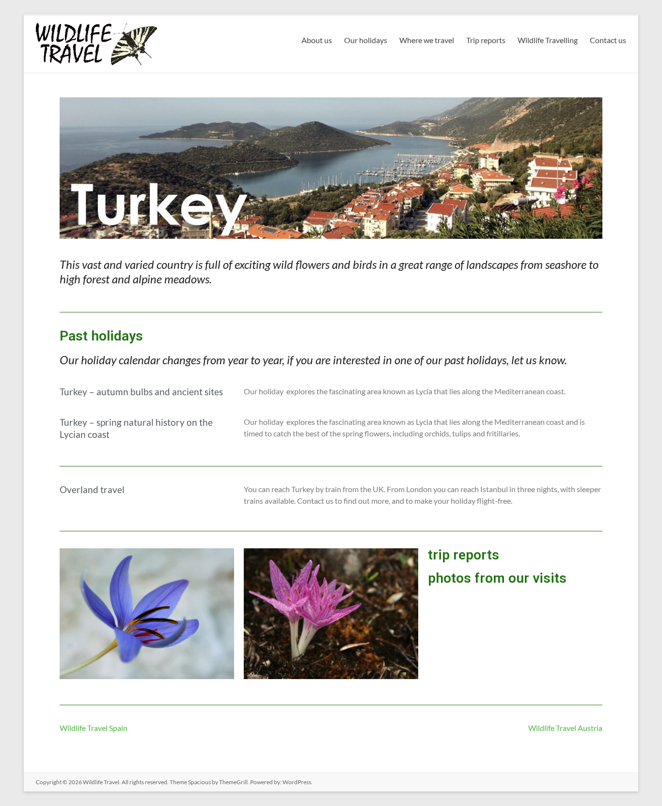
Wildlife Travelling (548, 40)
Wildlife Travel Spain (93, 727)
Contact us (608, 40)
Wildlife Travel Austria (565, 727)
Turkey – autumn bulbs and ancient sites (141, 391)
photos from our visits (497, 578)
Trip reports (485, 40)
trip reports (463, 555)
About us (316, 40)
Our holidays (365, 40)
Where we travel (426, 40)
